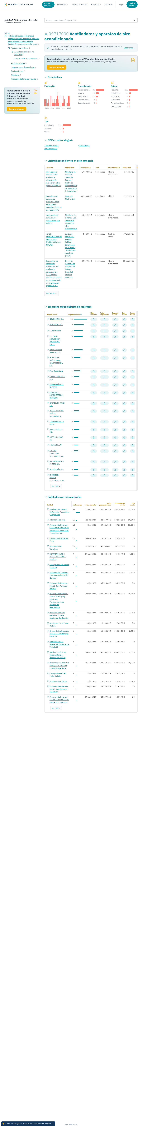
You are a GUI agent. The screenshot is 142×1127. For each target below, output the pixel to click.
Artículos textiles (18, 63)
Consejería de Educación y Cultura (59, 566)
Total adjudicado (104, 314)
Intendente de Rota (57, 520)
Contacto (108, 4)
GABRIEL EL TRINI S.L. (57, 404)
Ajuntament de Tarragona (55, 547)
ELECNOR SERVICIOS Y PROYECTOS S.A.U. (55, 340)
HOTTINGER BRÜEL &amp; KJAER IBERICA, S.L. (56, 361)
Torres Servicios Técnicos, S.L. (56, 351)
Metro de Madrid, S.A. (70, 197)
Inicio (7, 33)
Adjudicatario (52, 315)
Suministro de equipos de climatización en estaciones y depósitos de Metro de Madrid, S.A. (54, 203)
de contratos (70, 306)
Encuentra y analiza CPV (14, 22)
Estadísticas (55, 77)
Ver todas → (51, 293)
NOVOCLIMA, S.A (57, 319)
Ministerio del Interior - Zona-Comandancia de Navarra (59, 575)
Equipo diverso (17, 71)
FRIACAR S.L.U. (56, 445)
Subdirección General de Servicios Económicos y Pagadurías (59, 512)
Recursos (95, 4)
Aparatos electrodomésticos (25, 58)
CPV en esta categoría (60, 140)
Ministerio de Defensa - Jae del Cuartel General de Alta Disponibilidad (71, 222)
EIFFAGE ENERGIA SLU (57, 378)
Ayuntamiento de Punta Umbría (59, 624)
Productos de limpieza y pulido (23, 79)
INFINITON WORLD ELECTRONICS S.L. (57, 478)
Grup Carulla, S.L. (57, 469)
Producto (76, 4)
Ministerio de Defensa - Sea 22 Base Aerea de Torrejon (59, 586)
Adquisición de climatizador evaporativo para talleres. (53, 219)
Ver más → (56, 486)
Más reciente (93, 314)
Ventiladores (84, 145)
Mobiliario (15, 75)
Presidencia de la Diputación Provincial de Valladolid (59, 644)
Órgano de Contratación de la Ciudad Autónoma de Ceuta (59, 634)
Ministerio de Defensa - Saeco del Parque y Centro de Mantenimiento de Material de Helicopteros (71, 181)
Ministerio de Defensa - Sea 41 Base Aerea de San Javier (59, 689)
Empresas (61, 4)
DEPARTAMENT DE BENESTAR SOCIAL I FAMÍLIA (58, 557)
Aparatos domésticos (19, 48)
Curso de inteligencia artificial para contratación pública (28, 1123)
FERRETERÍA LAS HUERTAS (57, 385)
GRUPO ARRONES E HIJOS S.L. (57, 462)
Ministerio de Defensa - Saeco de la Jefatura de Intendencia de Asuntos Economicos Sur (59, 529)
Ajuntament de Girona (58, 681)
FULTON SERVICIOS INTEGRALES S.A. (57, 453)
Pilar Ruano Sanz (56, 371)
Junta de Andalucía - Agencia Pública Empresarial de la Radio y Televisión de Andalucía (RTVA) (70, 245)
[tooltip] (46, 33)
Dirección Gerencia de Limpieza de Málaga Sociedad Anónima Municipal (70, 269)
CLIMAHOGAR (55, 330)
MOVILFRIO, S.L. (56, 324)
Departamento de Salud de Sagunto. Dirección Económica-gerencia (59, 665)
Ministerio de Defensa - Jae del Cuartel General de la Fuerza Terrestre (59, 700)
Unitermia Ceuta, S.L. (56, 430)
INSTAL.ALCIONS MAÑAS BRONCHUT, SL (57, 413)
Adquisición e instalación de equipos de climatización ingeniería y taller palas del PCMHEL (53, 179)
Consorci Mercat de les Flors (59, 539)
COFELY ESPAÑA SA (56, 438)
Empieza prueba (132, 4)
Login (121, 4)
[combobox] (88, 20)
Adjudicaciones (74, 315)
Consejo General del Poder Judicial (58, 674)
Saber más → (129, 47)
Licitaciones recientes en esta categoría (70, 160)
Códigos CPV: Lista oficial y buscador (21, 20)
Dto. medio (124, 314)
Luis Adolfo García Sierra (57, 422)
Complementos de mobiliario (22, 67)
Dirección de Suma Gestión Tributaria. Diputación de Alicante (59, 615)
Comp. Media (132, 314)
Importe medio (115, 314)
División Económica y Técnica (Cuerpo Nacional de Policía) (58, 655)
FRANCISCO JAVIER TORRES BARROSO (56, 395)
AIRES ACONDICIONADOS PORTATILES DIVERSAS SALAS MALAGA (54, 239)
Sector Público (47, 4)
